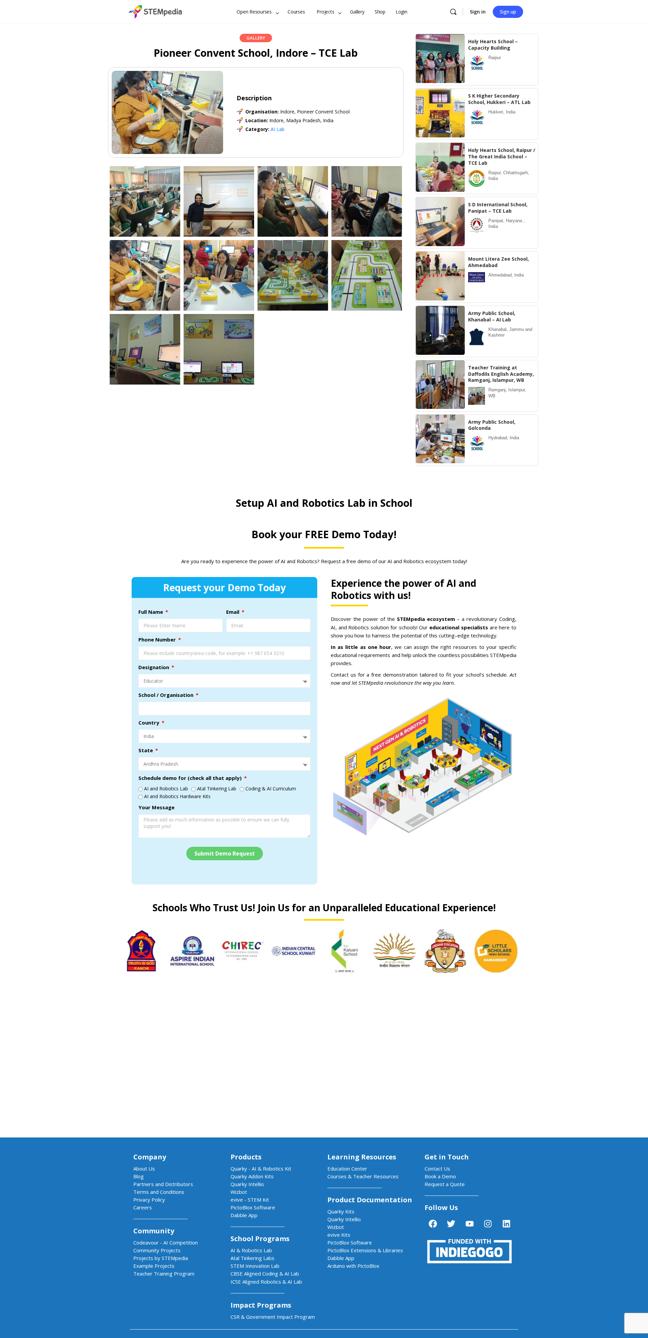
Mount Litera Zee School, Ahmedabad (498, 262)
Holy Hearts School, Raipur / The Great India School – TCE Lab (501, 156)
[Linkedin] (506, 1223)
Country (149, 722)
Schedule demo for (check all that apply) (190, 778)
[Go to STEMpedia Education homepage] (155, 10)
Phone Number (157, 639)
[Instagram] (488, 1223)
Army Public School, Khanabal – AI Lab (491, 316)
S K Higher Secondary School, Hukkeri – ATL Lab (499, 99)
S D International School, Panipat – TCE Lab (498, 207)
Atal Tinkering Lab (216, 788)
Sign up (508, 11)
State (146, 750)
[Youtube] (469, 1223)
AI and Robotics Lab (166, 788)
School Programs (260, 1238)
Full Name (151, 611)
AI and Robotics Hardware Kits (177, 796)
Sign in (478, 11)
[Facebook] (432, 1223)
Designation (154, 667)
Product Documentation (369, 1199)
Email (233, 611)
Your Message (156, 807)
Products (246, 1156)
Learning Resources (361, 1156)
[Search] (453, 12)
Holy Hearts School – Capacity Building (493, 44)
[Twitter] (451, 1223)
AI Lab (278, 129)
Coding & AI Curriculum (270, 788)
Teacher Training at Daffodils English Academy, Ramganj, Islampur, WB (501, 374)
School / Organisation (166, 694)
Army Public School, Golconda (491, 425)
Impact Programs (261, 1305)
